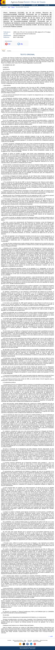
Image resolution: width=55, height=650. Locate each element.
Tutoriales (29, 641)
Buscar (13, 7)
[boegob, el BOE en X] (24, 644)
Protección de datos (44, 640)
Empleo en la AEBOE (37, 641)
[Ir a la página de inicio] (28, 2)
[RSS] (20, 644)
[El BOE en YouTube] (35, 644)
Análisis (9, 50)
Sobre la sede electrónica (18, 640)
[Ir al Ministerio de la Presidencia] (3, 2)
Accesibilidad (35, 640)
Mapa (25, 640)
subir (51, 636)
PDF (9, 44)
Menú (46, 5)
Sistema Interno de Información (20, 641)
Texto (3, 50)
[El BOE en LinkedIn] (31, 644)
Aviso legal (30, 640)
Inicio (9, 7)
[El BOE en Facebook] (27, 644)
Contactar (9, 640)
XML (21, 44)
